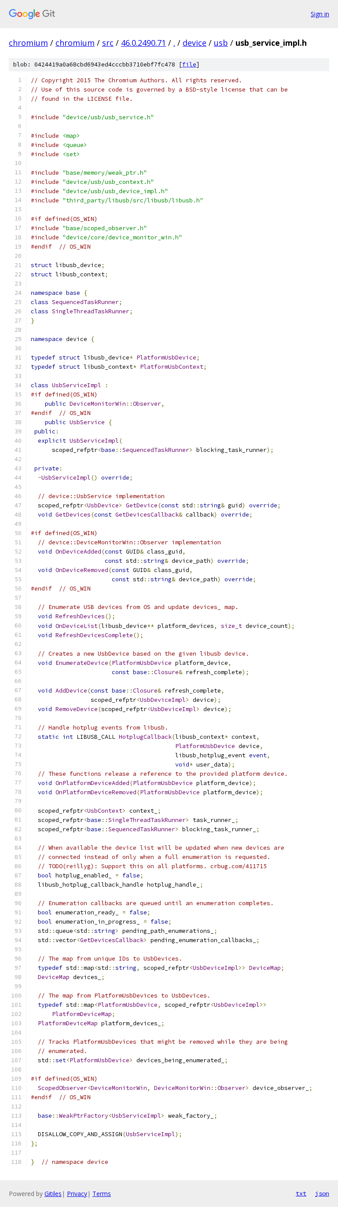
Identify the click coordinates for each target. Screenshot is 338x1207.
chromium (28, 42)
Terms (101, 1193)
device (194, 42)
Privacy (77, 1193)
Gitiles (53, 1193)
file (189, 64)
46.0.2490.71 (143, 42)
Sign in (320, 14)
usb (221, 42)
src (108, 42)
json (322, 1193)
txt (301, 1193)
